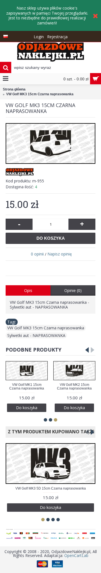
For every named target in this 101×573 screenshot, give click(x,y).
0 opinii (37, 254)
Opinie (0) (73, 290)
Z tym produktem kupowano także (50, 432)
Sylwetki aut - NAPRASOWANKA (36, 335)
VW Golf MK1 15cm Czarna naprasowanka (26, 386)
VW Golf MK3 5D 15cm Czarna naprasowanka (50, 488)
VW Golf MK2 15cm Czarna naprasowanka (74, 386)
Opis (28, 290)
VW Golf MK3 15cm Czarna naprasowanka (45, 327)
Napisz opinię (59, 254)
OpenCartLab (76, 555)
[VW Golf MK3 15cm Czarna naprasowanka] (50, 143)
